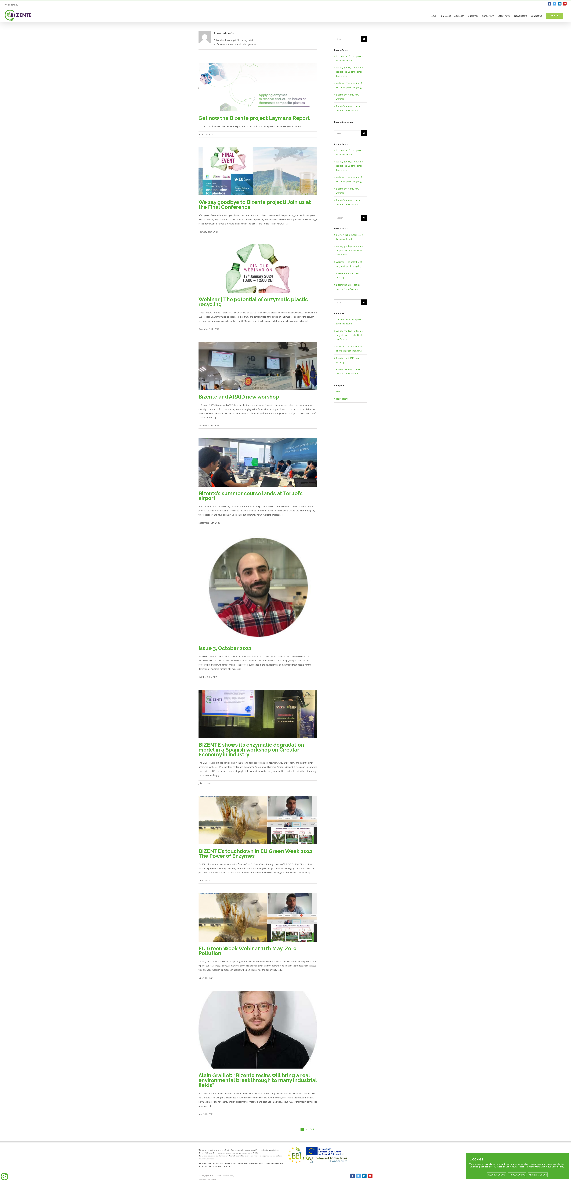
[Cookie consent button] (4, 1176)
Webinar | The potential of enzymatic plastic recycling (253, 301)
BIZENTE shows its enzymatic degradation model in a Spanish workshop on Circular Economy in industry (251, 750)
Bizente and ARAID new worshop (239, 397)
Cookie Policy (558, 1167)
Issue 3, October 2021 (225, 648)
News (339, 391)
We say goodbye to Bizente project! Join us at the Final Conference (255, 204)
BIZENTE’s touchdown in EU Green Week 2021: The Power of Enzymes (256, 853)
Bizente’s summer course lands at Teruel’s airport (251, 495)
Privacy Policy (228, 1175)
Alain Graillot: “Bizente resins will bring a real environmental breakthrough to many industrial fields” (258, 1080)
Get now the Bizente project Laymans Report (254, 118)
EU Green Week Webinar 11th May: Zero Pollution (248, 950)
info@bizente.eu (11, 5)
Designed (203, 1179)
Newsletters (342, 398)
